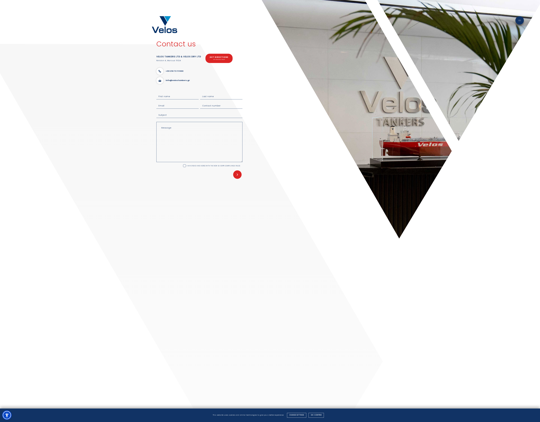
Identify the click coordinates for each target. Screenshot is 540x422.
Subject (162, 115)
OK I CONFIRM (316, 415)
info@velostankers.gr (178, 80)
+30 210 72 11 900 (175, 71)
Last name (208, 97)
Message (166, 128)
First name (164, 97)
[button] (7, 415)
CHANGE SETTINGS (296, 415)
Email (161, 106)
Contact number (211, 106)
